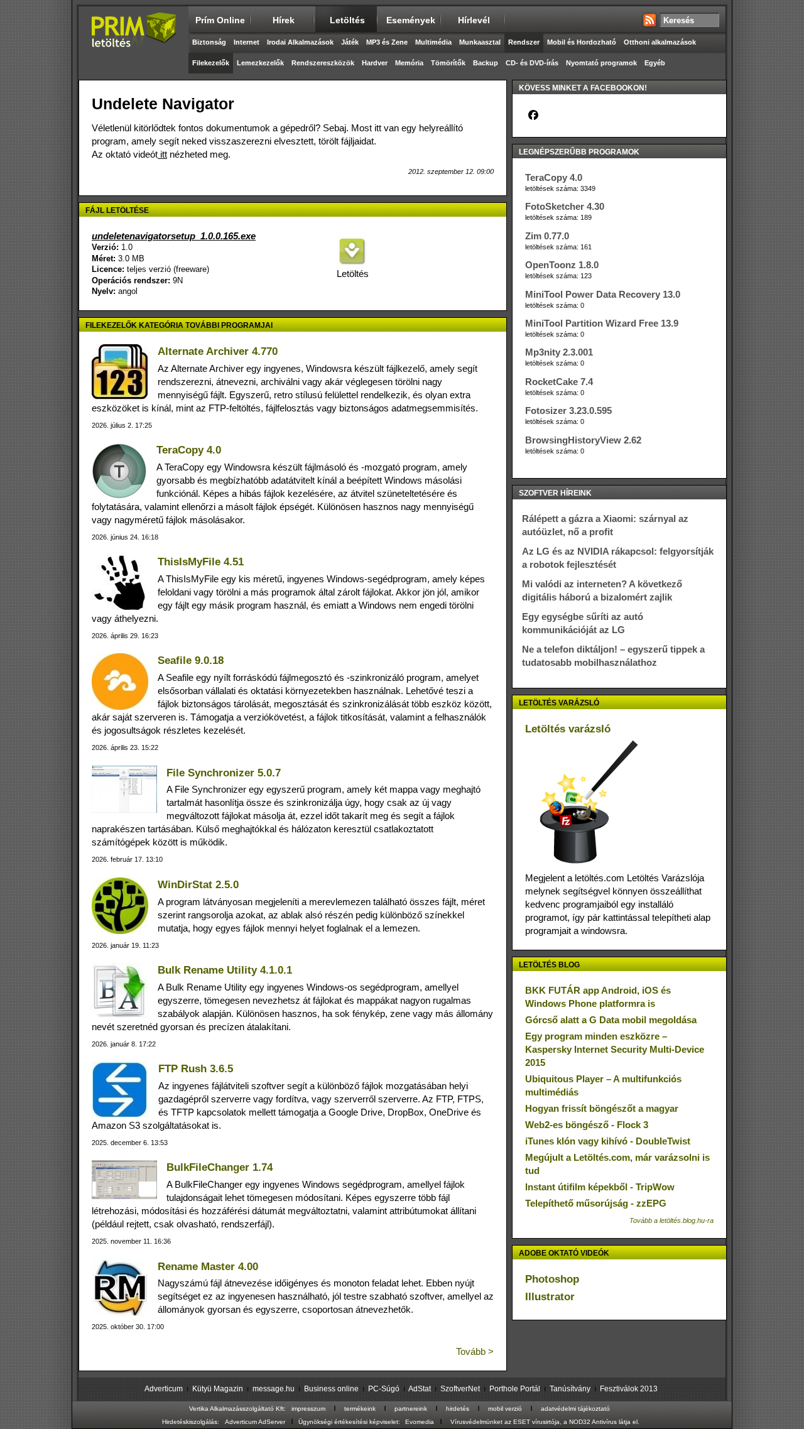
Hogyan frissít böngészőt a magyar (601, 1108)
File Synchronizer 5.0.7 (223, 773)
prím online (220, 20)
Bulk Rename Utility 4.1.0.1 (225, 970)
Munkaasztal (480, 42)
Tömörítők (448, 63)
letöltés (347, 20)
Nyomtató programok (601, 63)
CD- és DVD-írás (532, 63)
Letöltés (352, 273)
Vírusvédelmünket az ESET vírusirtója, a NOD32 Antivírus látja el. (544, 1421)
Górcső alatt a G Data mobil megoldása (611, 1019)
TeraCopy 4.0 (188, 450)
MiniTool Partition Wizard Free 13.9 (601, 323)
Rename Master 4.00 (208, 1267)
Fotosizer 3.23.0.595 (568, 410)
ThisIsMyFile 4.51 (201, 562)
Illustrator (550, 1297)
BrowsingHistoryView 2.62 (583, 440)
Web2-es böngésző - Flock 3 (586, 1124)
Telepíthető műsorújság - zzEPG (595, 1203)
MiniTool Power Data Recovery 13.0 (602, 294)
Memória (409, 63)
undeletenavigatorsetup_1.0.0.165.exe (174, 236)
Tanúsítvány (570, 1388)
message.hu (274, 1388)
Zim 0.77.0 (547, 236)
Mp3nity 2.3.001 (559, 352)
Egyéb (654, 63)
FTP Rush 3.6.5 (195, 1069)
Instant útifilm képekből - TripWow (600, 1187)
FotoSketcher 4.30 (564, 206)
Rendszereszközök (322, 63)
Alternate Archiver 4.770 (218, 351)
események (410, 20)
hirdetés (457, 1408)
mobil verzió (505, 1408)
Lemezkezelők (260, 63)
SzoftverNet (460, 1388)
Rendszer (524, 42)
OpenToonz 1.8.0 (562, 264)
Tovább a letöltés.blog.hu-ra (671, 1220)
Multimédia (433, 42)
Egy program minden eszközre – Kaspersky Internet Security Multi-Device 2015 (614, 1049)
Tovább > (475, 1351)
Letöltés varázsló (568, 729)
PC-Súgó (383, 1388)
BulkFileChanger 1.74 (219, 1167)
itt (162, 154)
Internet (246, 42)
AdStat (419, 1388)
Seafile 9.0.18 (191, 660)
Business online (331, 1388)
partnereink (410, 1408)
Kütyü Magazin (217, 1388)
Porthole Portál (514, 1388)
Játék (350, 42)
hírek (284, 20)
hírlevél (474, 20)
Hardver (375, 63)
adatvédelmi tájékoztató (575, 1408)
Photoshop (552, 1279)
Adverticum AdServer (255, 1421)
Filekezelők (210, 63)
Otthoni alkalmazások (660, 42)
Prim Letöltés (133, 40)
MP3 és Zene (387, 42)
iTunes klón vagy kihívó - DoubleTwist (607, 1141)
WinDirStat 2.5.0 (198, 885)
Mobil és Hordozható (581, 42)
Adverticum (163, 1388)
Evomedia (419, 1421)
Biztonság (209, 42)
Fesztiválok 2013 (629, 1388)
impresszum (308, 1408)
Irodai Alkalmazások (300, 42)
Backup (485, 63)
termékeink (360, 1408)
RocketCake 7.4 (559, 381)
